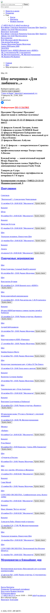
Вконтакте (5, 32)
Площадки (10, 13)
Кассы (12, 17)
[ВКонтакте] (2, 102)
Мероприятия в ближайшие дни (21, 559)
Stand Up (43, 27)
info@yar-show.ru (22, 25)
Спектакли (14, 27)
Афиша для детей (8, 29)
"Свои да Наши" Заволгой (11, 93)
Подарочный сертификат (20, 589)
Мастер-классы (21, 29)
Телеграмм (14, 32)
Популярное (8, 188)
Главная (9, 63)
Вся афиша (5, 27)
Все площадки (6, 38)
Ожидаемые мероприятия (17, 258)
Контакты (14, 19)
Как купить (5, 591)
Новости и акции (12, 11)
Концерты (23, 27)
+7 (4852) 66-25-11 (8, 25)
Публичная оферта (8, 593)
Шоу (37, 27)
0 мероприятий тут (29, 93)
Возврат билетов (16, 21)
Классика (31, 27)
